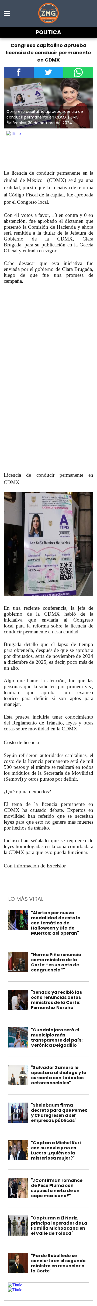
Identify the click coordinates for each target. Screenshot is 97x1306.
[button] (7, 13)
